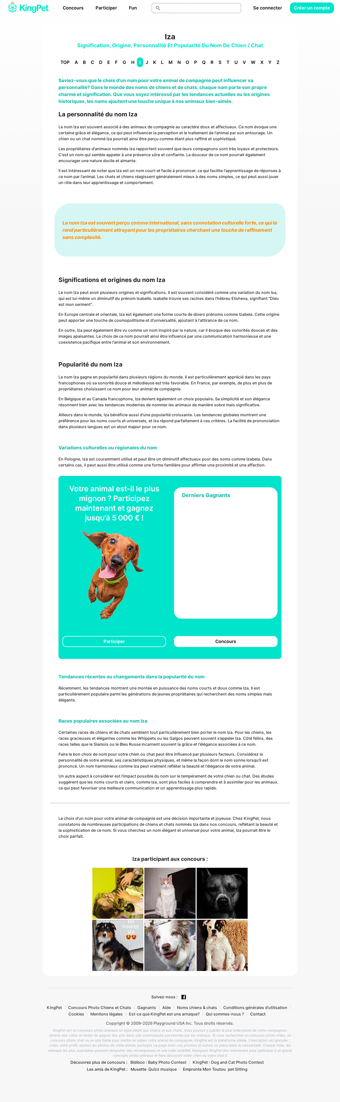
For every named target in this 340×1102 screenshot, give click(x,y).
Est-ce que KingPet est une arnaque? (164, 1014)
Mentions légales (106, 1014)
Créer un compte (312, 7)
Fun (133, 7)
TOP (65, 62)
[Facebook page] (184, 997)
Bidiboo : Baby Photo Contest (158, 1062)
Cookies (76, 1014)
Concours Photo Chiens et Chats (99, 1008)
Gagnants (146, 1008)
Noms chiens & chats (197, 1008)
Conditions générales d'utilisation (255, 1008)
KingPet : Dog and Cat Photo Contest (228, 1062)
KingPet (54, 1008)
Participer (106, 7)
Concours (73, 7)
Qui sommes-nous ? (225, 1014)
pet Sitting (237, 1069)
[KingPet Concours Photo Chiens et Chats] (28, 8)
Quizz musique (162, 1069)
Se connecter (267, 7)
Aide (166, 1008)
